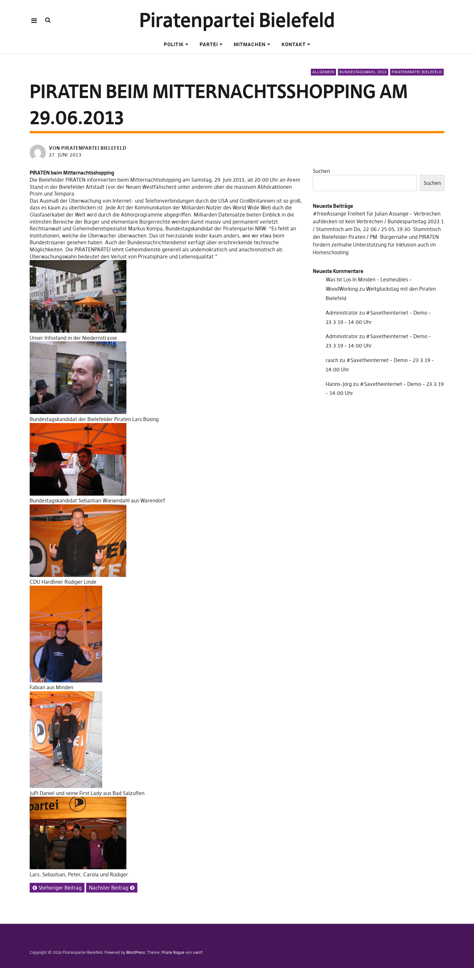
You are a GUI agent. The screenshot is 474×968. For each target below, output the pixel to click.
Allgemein (323, 72)
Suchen (321, 171)
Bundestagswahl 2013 (363, 72)
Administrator (342, 312)
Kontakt (293, 44)
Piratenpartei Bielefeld (237, 20)
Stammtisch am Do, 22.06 (346, 229)
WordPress (135, 952)
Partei (209, 44)
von (87, 148)
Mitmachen (250, 44)
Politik (174, 44)
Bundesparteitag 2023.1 (416, 221)
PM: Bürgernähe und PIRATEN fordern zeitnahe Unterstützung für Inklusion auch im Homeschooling (376, 245)
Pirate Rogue (173, 952)
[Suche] (48, 20)
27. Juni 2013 (65, 155)
